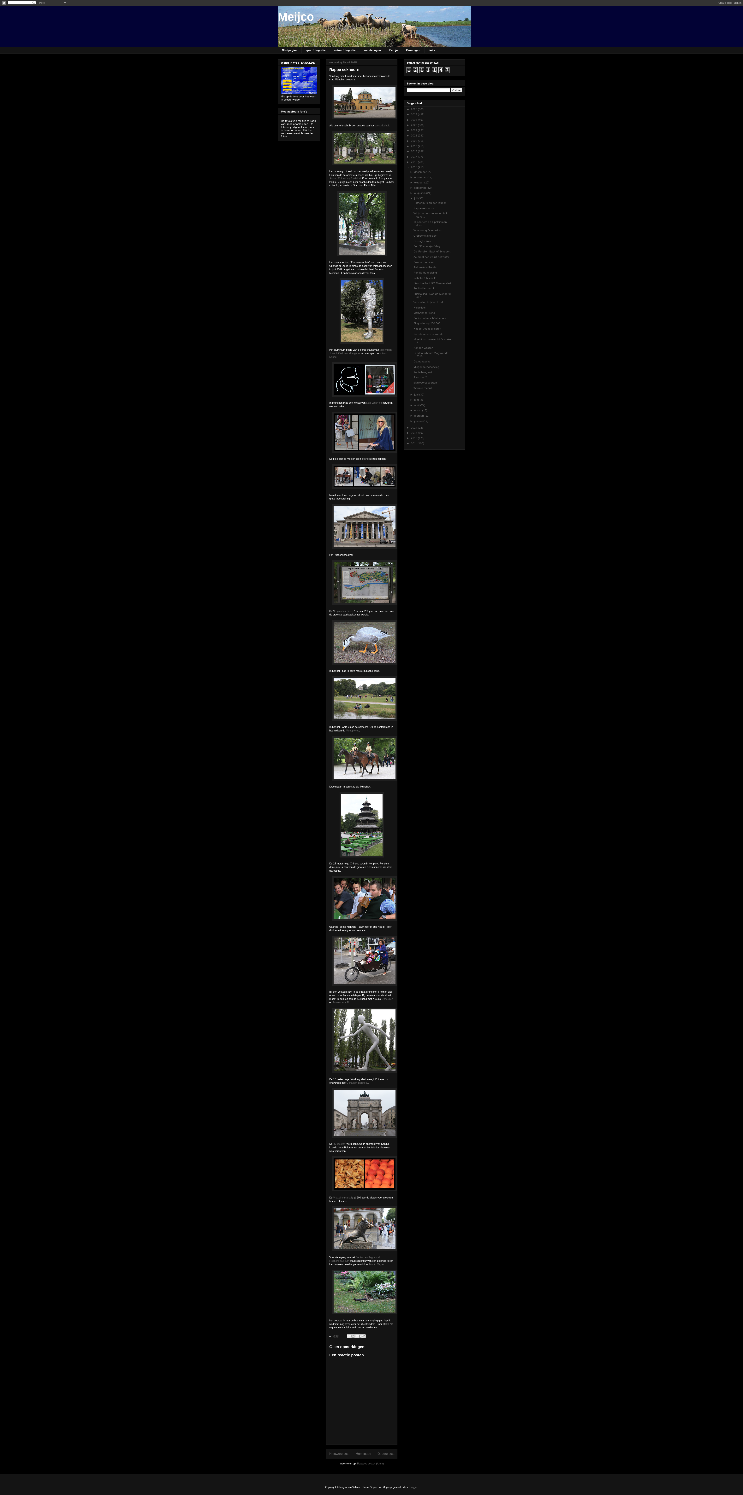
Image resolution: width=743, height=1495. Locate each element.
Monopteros (352, 730)
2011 (414, 443)
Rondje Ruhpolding (425, 272)
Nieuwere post (339, 1453)
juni (416, 394)
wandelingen (372, 50)
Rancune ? (420, 377)
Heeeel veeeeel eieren (427, 328)
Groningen (413, 50)
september (421, 187)
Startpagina (289, 50)
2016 (414, 162)
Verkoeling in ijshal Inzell (428, 302)
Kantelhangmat (422, 372)
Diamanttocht (421, 361)
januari (418, 421)
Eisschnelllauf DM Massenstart (432, 283)
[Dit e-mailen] (349, 1336)
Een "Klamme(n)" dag (426, 246)
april (417, 405)
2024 (414, 119)
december (420, 171)
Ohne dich (387, 998)
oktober (419, 182)
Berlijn (393, 50)
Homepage (363, 1453)
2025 (414, 114)
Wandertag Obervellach (427, 230)
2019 (414, 146)
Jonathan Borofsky (357, 1082)
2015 (414, 167)
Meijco (296, 16)
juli (416, 198)
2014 (414, 427)
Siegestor (339, 1143)
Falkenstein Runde (425, 267)
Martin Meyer (376, 1264)
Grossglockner (422, 241)
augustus (420, 192)
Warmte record (422, 388)
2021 (414, 135)
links (432, 50)
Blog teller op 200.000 (426, 323)
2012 (414, 438)
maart (418, 410)
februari (419, 415)
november (420, 177)
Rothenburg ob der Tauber (429, 202)
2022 (414, 130)
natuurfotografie (345, 50)
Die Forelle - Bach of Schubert (431, 251)
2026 (414, 109)
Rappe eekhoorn (423, 208)
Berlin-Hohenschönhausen (429, 318)
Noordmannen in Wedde (428, 334)
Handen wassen (423, 347)
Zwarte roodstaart (424, 262)
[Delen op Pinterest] (364, 1336)
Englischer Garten (344, 611)
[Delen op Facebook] (360, 1336)
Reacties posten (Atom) (370, 1463)
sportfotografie (316, 50)
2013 (414, 432)
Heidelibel (419, 307)
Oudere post (385, 1453)
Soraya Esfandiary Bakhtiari (345, 178)
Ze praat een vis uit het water (431, 256)
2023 (414, 125)
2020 (414, 140)
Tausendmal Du (341, 1002)
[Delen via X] (356, 1336)
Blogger (413, 1487)
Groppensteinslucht (425, 235)
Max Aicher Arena (424, 312)
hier (310, 130)
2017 (414, 156)
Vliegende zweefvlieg (426, 366)
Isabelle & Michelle (424, 278)
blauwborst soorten (425, 382)
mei (416, 399)
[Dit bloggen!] (353, 1336)
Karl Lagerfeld (374, 402)
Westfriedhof (382, 125)
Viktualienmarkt (342, 1197)
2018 (414, 151)
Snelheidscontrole (424, 288)
